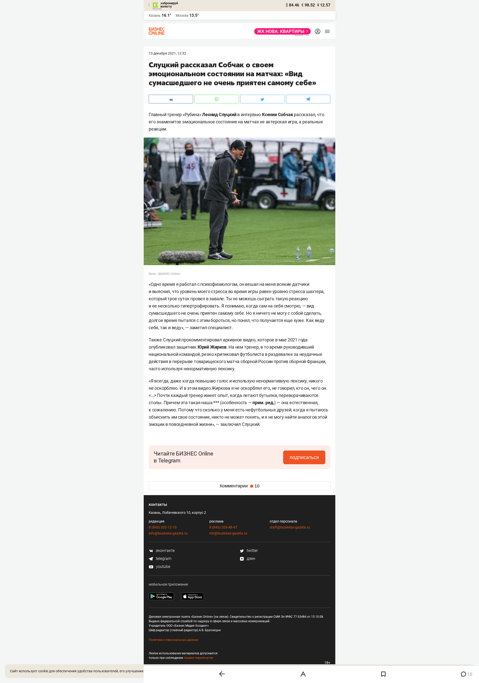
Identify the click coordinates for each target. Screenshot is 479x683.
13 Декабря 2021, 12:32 (167, 53)
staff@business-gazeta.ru (290, 527)
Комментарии (239, 485)
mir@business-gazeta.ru (228, 533)
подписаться (304, 457)
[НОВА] (281, 31)
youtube (162, 566)
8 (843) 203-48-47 (223, 527)
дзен (250, 558)
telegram (163, 558)
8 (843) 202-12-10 (163, 527)
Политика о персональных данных (173, 640)
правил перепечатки (198, 658)
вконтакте (165, 550)
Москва (182, 15)
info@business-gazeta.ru (168, 533)
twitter (252, 550)
